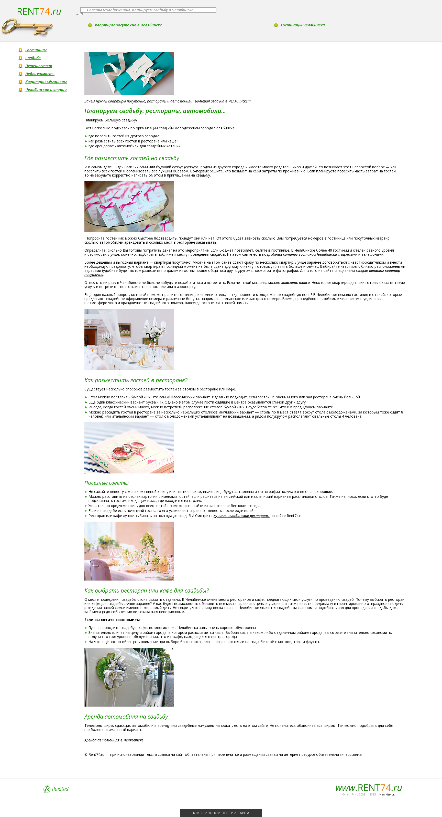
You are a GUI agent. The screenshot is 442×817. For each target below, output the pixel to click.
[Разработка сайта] (56, 791)
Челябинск (387, 794)
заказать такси (295, 282)
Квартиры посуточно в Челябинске (128, 24)
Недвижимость (39, 73)
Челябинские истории (46, 89)
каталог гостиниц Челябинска (310, 254)
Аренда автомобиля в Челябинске (113, 740)
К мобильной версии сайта (221, 812)
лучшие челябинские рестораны (242, 515)
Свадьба (33, 57)
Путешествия (38, 65)
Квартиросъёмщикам (46, 81)
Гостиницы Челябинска (303, 24)
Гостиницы (36, 49)
